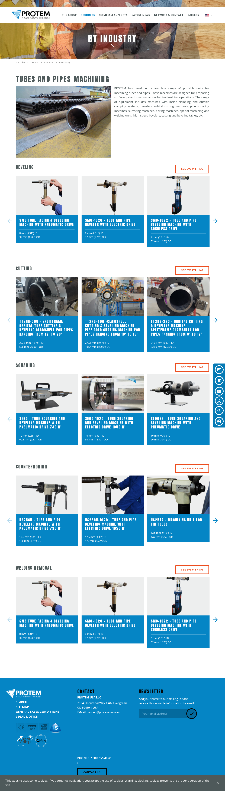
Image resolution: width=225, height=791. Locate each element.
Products (88, 15)
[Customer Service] (219, 421)
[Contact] (219, 369)
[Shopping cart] (219, 380)
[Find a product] (219, 391)
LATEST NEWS (141, 15)
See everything (192, 168)
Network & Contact (169, 15)
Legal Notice (27, 717)
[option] (47, 211)
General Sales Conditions (37, 712)
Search (21, 702)
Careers (193, 15)
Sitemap (22, 707)
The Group (69, 15)
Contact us (92, 772)
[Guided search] (219, 401)
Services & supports (113, 15)
